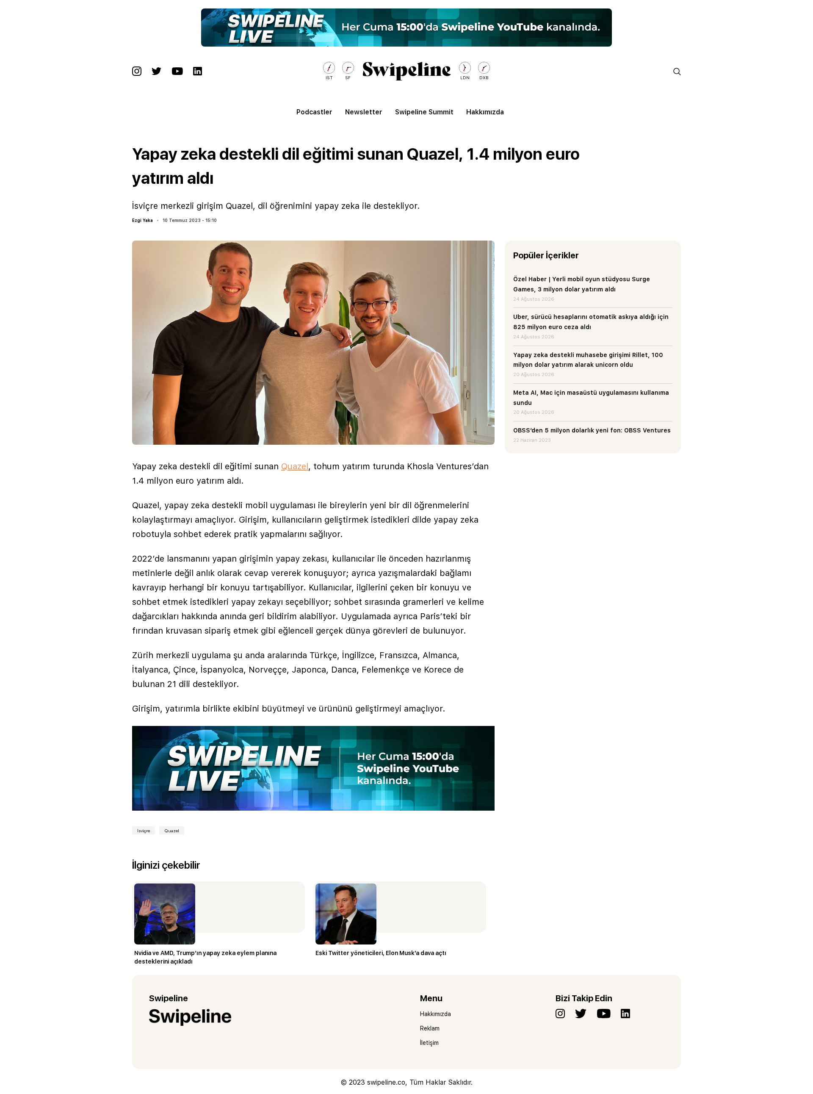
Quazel (294, 466)
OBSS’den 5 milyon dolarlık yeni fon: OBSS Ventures (592, 430)
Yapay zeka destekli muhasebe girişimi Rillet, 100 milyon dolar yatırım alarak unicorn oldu (588, 360)
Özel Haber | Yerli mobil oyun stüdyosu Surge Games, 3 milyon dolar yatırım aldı (581, 284)
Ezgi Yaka (142, 220)
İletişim (429, 1042)
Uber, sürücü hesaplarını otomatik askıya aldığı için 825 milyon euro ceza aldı (591, 321)
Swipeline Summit (424, 112)
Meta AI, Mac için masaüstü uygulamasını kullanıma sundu (591, 397)
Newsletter (363, 112)
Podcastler (314, 112)
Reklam (430, 1028)
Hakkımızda (485, 112)
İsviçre (143, 830)
